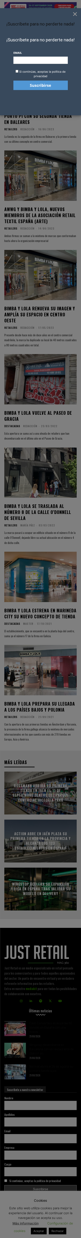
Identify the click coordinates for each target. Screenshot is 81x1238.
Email (17, 53)
